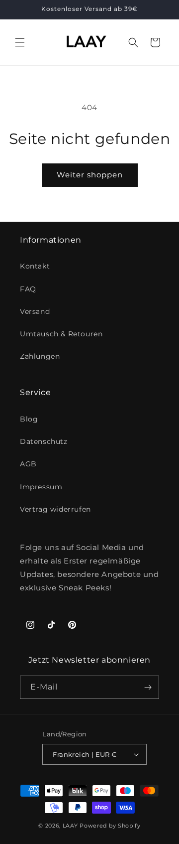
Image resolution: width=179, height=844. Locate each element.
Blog (29, 419)
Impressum (41, 486)
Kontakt (35, 266)
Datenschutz (44, 441)
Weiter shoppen (90, 174)
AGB (28, 463)
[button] (20, 42)
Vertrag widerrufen (55, 509)
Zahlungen (40, 356)
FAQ (28, 288)
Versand (35, 311)
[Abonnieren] (148, 687)
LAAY (70, 825)
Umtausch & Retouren (61, 333)
